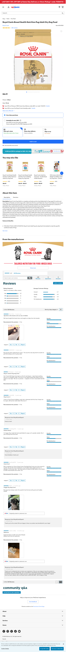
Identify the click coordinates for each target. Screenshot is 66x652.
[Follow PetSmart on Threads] (11, 630)
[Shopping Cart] (63, 7)
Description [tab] (7, 197)
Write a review (58, 283)
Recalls (4, 638)
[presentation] (14, 332)
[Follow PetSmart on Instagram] (7, 630)
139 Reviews (17, 273)
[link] (7, 273)
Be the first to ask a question (12, 592)
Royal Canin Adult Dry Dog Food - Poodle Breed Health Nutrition (40, 176)
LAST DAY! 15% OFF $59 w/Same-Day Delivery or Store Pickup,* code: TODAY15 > (33, 2)
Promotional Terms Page (38, 606)
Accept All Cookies (43, 648)
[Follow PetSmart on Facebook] (4, 630)
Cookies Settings (5, 648)
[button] (60, 582)
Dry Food (13, 18)
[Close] (62, 644)
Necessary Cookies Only (56, 648)
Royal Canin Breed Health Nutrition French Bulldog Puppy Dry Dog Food (25, 176)
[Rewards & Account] (8, 7)
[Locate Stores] (59, 7)
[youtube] (19, 630)
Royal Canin (6, 25)
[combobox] (33, 13)
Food (8, 18)
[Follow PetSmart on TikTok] (15, 630)
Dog (4, 18)
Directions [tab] (15, 197)
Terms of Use (5, 640)
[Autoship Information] (20, 120)
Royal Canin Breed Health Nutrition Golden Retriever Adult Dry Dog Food (9, 176)
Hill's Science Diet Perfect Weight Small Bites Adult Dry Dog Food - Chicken (56, 176)
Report (23, 344)
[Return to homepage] (15, 7)
